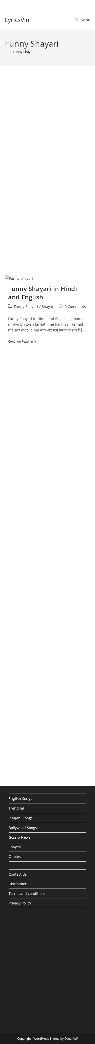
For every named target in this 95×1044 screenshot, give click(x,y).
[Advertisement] (47, 128)
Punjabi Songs (21, 818)
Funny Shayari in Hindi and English (42, 292)
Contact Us (18, 874)
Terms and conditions (27, 893)
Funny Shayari (23, 51)
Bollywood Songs (23, 827)
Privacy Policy (20, 903)
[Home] (6, 51)
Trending (16, 808)
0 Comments (75, 306)
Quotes (15, 856)
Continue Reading (22, 342)
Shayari (48, 306)
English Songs (20, 798)
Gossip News (19, 837)
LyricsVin (17, 19)
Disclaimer (18, 883)
